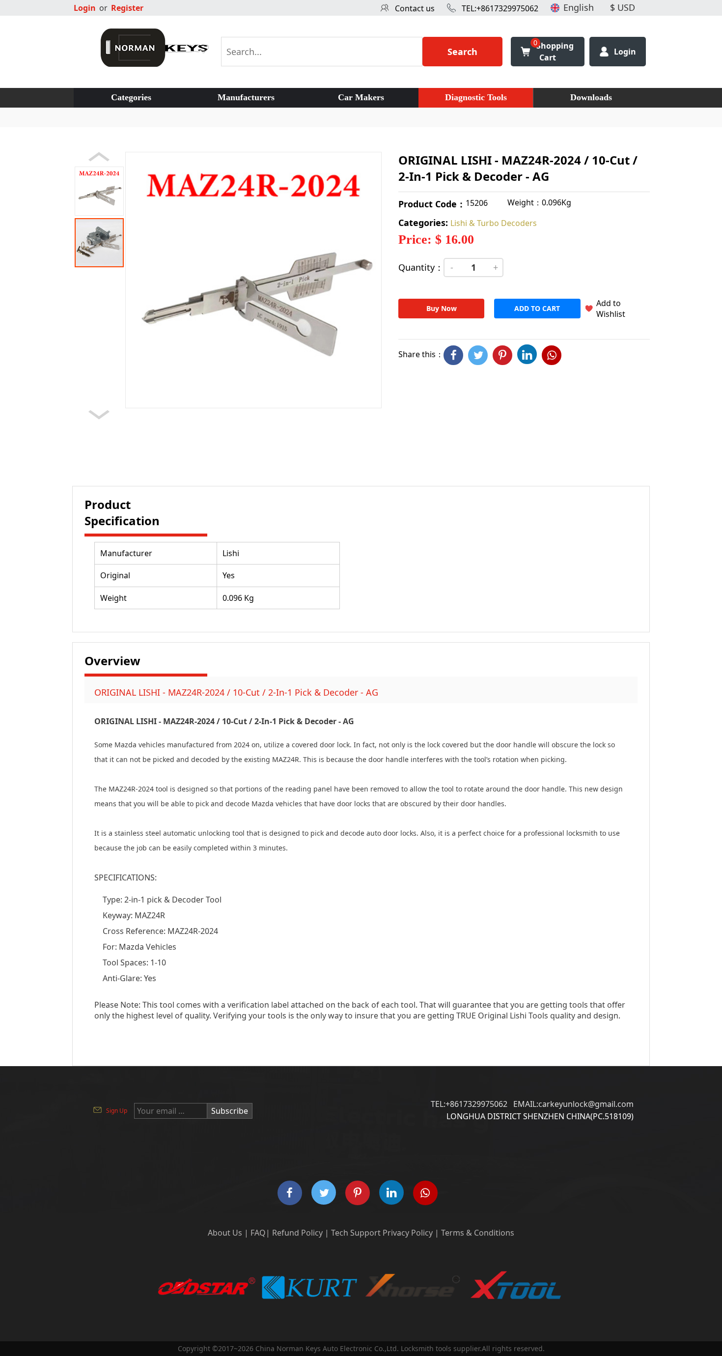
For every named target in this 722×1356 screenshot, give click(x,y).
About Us (225, 1232)
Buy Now (441, 308)
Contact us (415, 8)
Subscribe (229, 1110)
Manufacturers (246, 97)
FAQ (258, 1232)
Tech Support (356, 1232)
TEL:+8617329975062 (500, 8)
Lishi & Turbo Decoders (493, 223)
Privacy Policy (408, 1232)
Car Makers (361, 97)
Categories (131, 97)
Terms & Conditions (477, 1232)
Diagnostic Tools (476, 97)
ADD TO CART (537, 308)
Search (462, 51)
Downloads (591, 97)
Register (127, 7)
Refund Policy (297, 1232)
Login (85, 7)
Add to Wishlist (610, 308)
